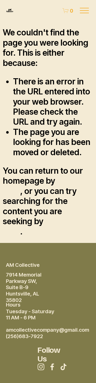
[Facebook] (52, 366)
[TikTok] (63, 366)
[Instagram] (41, 366)
